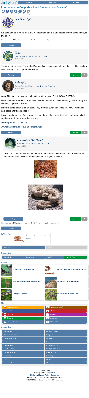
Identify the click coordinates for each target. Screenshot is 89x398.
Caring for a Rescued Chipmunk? (68, 281)
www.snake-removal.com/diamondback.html (21, 127)
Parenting (49, 356)
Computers (50, 335)
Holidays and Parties (53, 349)
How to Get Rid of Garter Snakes (67, 293)
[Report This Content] (84, 75)
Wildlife (50, 257)
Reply (12, 75)
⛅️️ (62, 377)
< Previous (7, 248)
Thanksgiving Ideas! (55, 307)
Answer (12, 45)
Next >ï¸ (50, 248)
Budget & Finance (52, 331)
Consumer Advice (10, 338)
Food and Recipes (52, 345)
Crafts (6, 342)
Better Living (8, 257)
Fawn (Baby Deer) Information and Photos (27, 281)
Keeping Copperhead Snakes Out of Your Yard (72, 269)
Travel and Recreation (11, 363)
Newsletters (53, 318)
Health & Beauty (9, 349)
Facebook (9, 311)
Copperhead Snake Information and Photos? (37, 237)
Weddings (49, 363)
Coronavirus (50, 338)
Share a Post (53, 322)
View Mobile (50, 373)
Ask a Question (11, 322)
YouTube (9, 314)
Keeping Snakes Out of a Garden (23, 269)
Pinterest (52, 311)
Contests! (9, 318)
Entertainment (8, 345)
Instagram (52, 314)
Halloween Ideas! (11, 307)
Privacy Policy (44, 375)
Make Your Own (51, 352)
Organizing (7, 356)
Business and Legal (10, 335)
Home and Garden (10, 352)
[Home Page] (8, 1)
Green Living (30, 257)
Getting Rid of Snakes (20, 293)
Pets (5, 359)
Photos (48, 359)
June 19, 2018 (70, 257)
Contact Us (55, 375)
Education (49, 342)
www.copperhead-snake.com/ (15, 122)
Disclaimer (34, 375)
